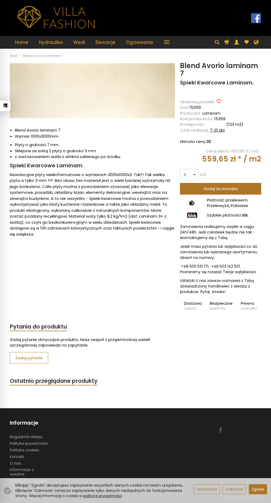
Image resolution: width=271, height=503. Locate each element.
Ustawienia (207, 489)
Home (21, 42)
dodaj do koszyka (221, 188)
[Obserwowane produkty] (246, 42)
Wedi (79, 42)
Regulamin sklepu (26, 436)
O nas (15, 463)
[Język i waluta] (256, 42)
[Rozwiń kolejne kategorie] (167, 42)
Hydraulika (51, 42)
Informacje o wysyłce (22, 472)
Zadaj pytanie (29, 358)
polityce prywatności (102, 495)
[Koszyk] (227, 42)
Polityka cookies (24, 450)
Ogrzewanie (139, 42)
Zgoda (258, 489)
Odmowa (234, 489)
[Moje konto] (237, 42)
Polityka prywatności (29, 443)
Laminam (211, 113)
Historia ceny (193, 141)
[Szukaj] (217, 42)
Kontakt (17, 456)
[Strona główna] (56, 17)
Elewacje (105, 42)
